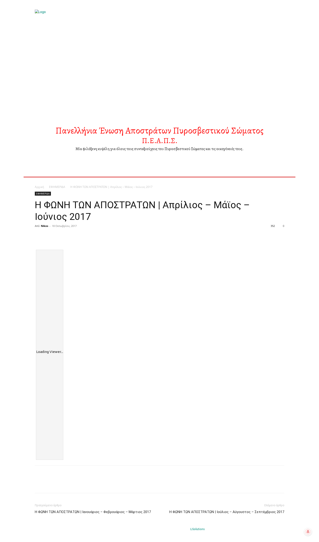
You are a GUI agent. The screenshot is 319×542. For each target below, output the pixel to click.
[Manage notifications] (308, 531)
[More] (93, 236)
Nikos (44, 226)
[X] (50, 236)
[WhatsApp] (71, 236)
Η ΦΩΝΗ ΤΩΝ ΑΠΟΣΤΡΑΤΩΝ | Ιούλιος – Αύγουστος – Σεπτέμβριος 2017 (226, 512)
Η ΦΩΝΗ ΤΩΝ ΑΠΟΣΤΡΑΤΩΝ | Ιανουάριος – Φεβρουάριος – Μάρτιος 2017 (93, 512)
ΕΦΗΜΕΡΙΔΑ (57, 187)
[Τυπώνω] (82, 236)
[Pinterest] (61, 236)
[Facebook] (39, 236)
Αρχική (39, 187)
